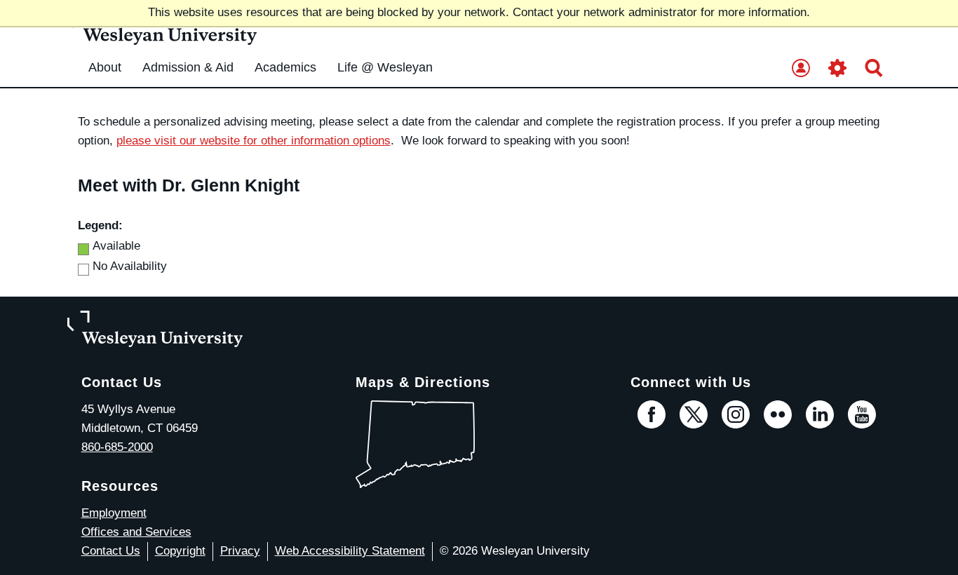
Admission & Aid (188, 67)
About (104, 67)
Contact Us (110, 550)
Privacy (240, 550)
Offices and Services (136, 532)
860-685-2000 (117, 447)
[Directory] (801, 69)
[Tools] (837, 69)
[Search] (874, 69)
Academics (285, 67)
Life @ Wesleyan (385, 67)
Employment (114, 513)
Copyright (180, 550)
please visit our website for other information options (253, 140)
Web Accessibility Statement (350, 550)
